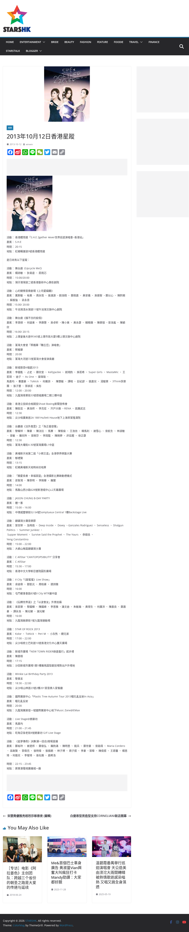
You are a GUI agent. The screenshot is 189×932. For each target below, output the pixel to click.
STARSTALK (13, 51)
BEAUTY (69, 42)
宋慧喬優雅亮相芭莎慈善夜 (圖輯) (29, 816)
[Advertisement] (74, 167)
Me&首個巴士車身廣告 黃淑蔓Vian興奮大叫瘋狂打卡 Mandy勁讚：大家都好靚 (66, 872)
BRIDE (55, 42)
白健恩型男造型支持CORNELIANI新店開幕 (98, 816)
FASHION (85, 42)
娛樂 (10, 128)
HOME (10, 42)
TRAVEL (134, 42)
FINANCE (154, 42)
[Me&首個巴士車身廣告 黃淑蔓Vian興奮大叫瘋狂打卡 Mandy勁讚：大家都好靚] (66, 839)
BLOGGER (32, 51)
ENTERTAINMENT (30, 42)
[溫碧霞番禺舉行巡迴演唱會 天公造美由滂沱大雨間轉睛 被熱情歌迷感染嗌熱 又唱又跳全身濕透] (111, 839)
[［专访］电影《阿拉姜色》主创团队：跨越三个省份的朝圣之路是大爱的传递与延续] (22, 839)
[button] (43, 42)
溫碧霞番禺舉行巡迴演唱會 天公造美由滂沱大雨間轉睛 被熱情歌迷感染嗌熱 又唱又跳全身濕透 (111, 874)
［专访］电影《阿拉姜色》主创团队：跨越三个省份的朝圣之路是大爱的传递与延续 (21, 878)
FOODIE (118, 42)
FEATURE (102, 42)
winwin (29, 144)
